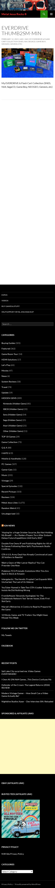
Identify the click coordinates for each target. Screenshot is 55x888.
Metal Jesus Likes (10, 502)
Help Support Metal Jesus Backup (18, 312)
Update (5, 392)
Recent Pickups (9, 491)
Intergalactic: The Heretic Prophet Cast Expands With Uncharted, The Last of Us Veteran (27, 580)
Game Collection (9, 442)
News (4, 376)
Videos (5, 300)
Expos (4, 295)
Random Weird (9, 508)
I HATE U (6, 453)
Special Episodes (9, 486)
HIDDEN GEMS (9, 398)
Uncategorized (8, 513)
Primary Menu (51, 14)
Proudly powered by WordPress (27, 884)
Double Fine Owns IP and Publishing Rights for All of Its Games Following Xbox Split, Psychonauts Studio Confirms (26, 546)
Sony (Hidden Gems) (12, 414)
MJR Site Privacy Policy (13, 854)
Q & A (4, 447)
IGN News (9, 525)
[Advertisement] (27, 746)
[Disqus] (27, 150)
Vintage (5, 480)
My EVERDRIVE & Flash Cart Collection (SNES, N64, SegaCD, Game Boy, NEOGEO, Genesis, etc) (26, 41)
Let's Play (6, 365)
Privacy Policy (7, 884)
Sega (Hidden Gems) (12, 420)
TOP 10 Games (8, 436)
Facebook (7, 645)
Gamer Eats (7, 469)
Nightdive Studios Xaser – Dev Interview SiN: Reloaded (27, 701)
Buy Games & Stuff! (11, 306)
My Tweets (7, 635)
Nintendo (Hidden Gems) (15, 403)
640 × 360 (24, 39)
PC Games (6, 464)
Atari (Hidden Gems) (12, 425)
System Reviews (9, 381)
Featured (6, 348)
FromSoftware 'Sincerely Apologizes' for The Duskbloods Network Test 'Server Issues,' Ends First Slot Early (26, 598)
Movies (5, 370)
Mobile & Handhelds (11, 458)
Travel (4, 387)
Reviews (5, 497)
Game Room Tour (10, 354)
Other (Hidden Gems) (13, 431)
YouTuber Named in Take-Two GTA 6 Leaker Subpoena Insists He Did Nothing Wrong (27, 588)
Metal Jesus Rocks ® (14, 14)
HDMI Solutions (9, 359)
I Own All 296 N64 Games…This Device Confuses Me (26, 679)
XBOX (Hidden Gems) (13, 409)
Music (4, 475)
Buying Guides (8, 343)
